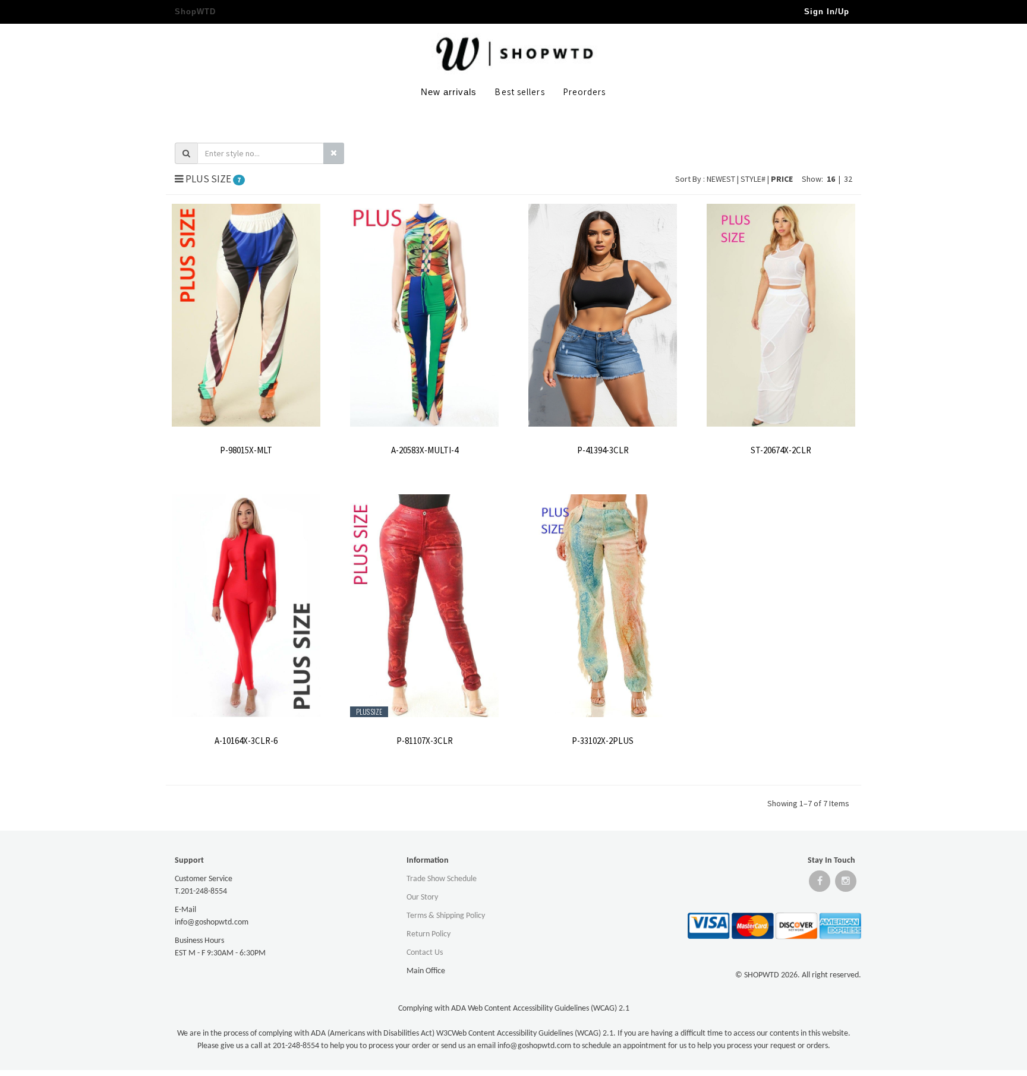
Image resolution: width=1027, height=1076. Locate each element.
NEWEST (722, 178)
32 (848, 178)
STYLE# (754, 178)
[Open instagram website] (845, 884)
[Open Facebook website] (819, 884)
